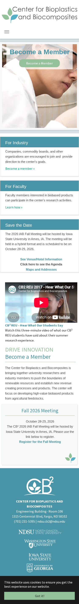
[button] (7, 86)
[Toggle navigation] (6, 31)
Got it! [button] (39, 596)
